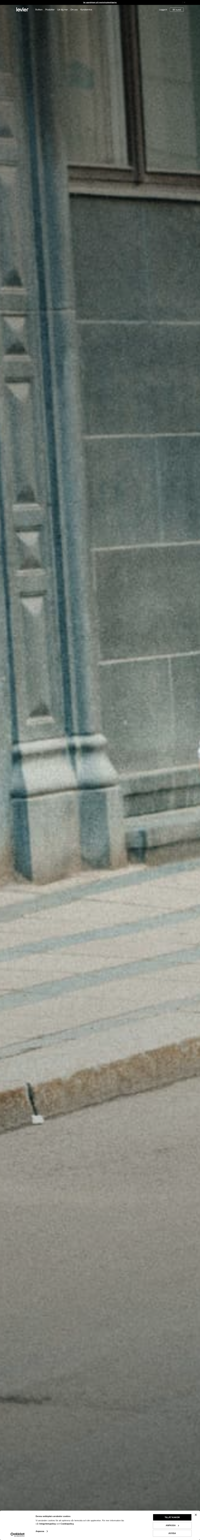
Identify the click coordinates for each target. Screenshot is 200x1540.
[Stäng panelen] (196, 1515)
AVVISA (172, 1533)
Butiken (39, 9)
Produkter (50, 9)
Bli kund (177, 9)
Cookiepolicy (67, 1524)
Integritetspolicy (47, 1524)
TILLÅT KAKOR (172, 1517)
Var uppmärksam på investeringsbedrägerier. (100, 2)
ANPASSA (171, 1525)
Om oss (74, 9)
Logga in (163, 9)
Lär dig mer (62, 9)
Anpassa (40, 1531)
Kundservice (86, 9)
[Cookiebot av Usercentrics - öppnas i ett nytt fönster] (18, 1535)
